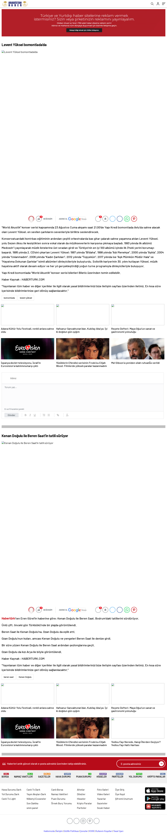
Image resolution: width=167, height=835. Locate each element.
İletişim (59, 831)
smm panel (32, 807)
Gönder (11, 415)
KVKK (91, 831)
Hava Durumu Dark (11, 789)
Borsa (5, 775)
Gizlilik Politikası (71, 831)
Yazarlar (101, 798)
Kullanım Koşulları (104, 831)
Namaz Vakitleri (23, 775)
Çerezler (84, 831)
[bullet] (48, 415)
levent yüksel (26, 298)
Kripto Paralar (156, 775)
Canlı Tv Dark (33, 789)
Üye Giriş (119, 789)
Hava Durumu (63, 775)
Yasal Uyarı (118, 831)
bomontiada (9, 298)
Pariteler (117, 775)
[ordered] (44, 415)
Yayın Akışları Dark (36, 794)
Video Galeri (103, 794)
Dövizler (81, 794)
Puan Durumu (83, 775)
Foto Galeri (102, 789)
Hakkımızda (49, 831)
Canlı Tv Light (9, 798)
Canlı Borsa (57, 789)
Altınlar (81, 789)
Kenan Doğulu (25, 677)
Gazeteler (44, 775)
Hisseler (102, 775)
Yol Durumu (135, 775)
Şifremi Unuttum (124, 798)
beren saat (9, 677)
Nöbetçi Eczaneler (36, 798)
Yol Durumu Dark (10, 794)
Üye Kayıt (120, 794)
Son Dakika (32, 803)
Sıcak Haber (103, 807)
